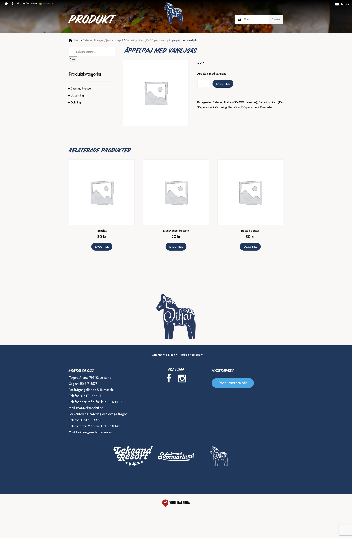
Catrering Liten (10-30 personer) (145, 40)
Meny (345, 4)
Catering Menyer (93, 40)
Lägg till (223, 83)
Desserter (266, 107)
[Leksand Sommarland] (176, 456)
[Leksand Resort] (133, 456)
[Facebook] (169, 378)
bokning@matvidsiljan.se (94, 432)
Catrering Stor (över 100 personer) (237, 107)
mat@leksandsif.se (89, 408)
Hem (77, 40)
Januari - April (114, 40)
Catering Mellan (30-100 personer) (235, 102)
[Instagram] (182, 378)
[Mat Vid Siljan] (219, 456)
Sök (72, 59)
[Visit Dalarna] (176, 503)
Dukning (76, 102)
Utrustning (77, 95)
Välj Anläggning (26, 3)
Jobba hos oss (190, 354)
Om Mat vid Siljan (163, 354)
